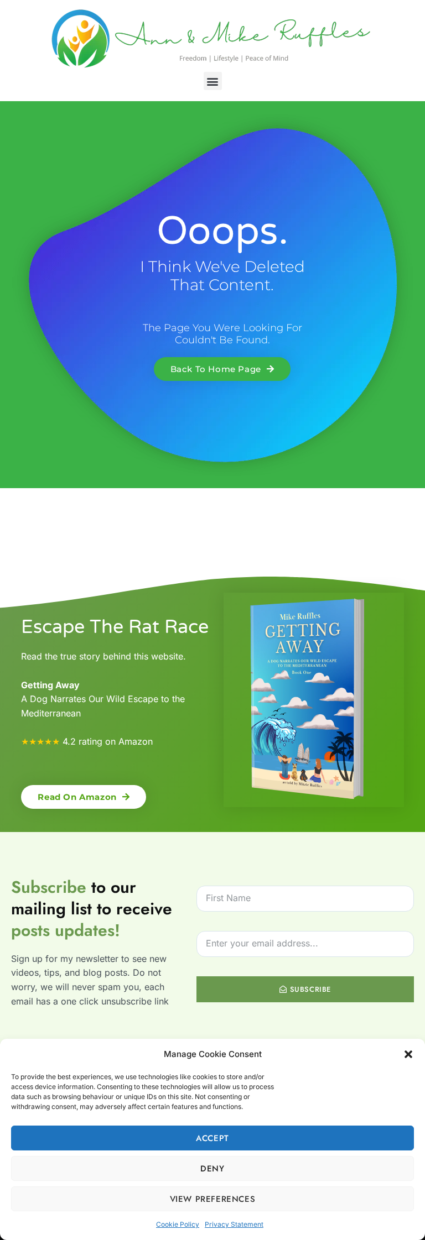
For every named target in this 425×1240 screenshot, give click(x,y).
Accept (212, 1138)
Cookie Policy (177, 1224)
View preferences (213, 1199)
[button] (408, 1054)
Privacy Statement (234, 1224)
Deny (212, 1169)
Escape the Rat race (115, 627)
